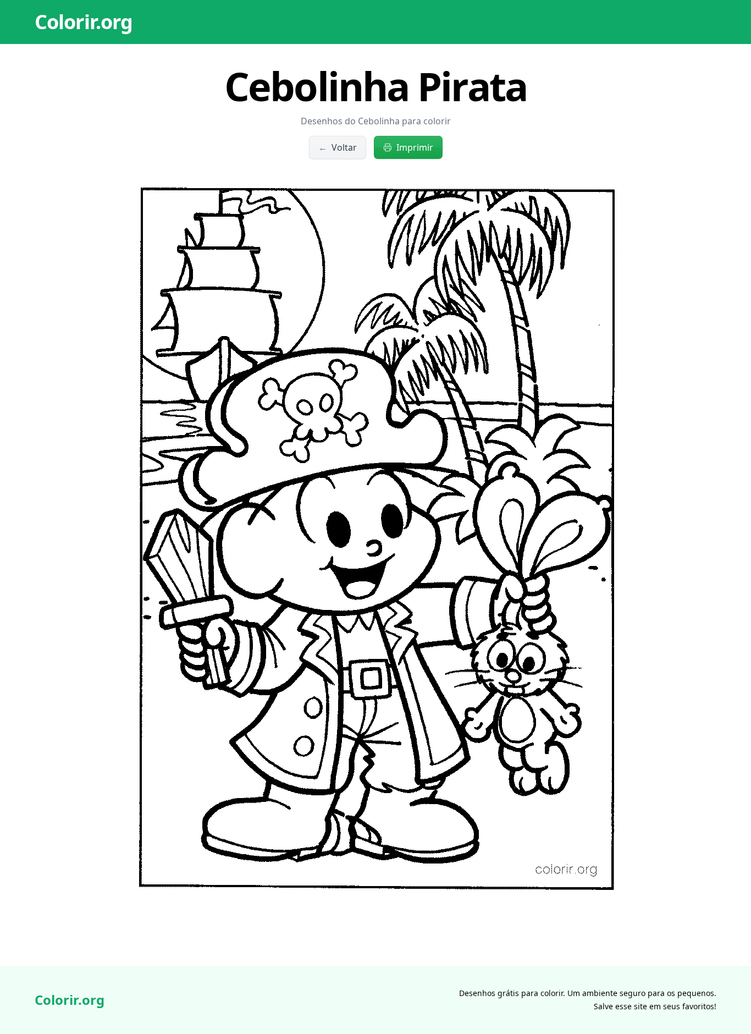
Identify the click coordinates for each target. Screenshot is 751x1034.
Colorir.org (83, 21)
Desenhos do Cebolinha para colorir (376, 121)
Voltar (337, 147)
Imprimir (414, 147)
